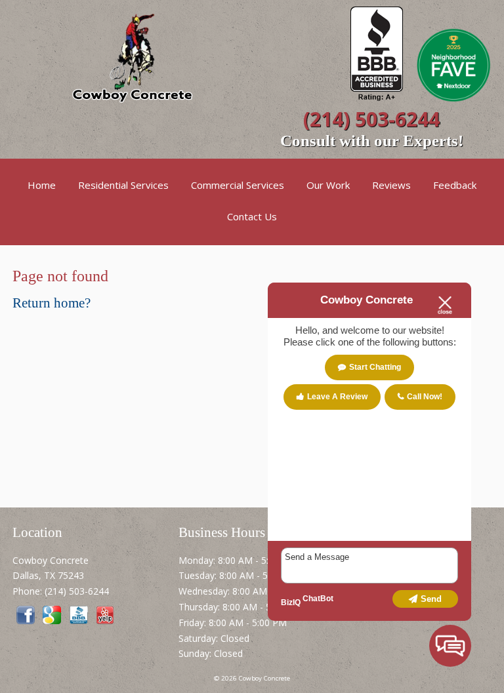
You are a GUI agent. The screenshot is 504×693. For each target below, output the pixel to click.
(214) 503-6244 (371, 119)
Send (431, 599)
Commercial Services (237, 184)
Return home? (51, 303)
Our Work (328, 184)
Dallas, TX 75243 (48, 575)
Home (42, 184)
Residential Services (123, 184)
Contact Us (252, 216)
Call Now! (424, 396)
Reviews (391, 184)
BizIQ (291, 602)
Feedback (454, 184)
